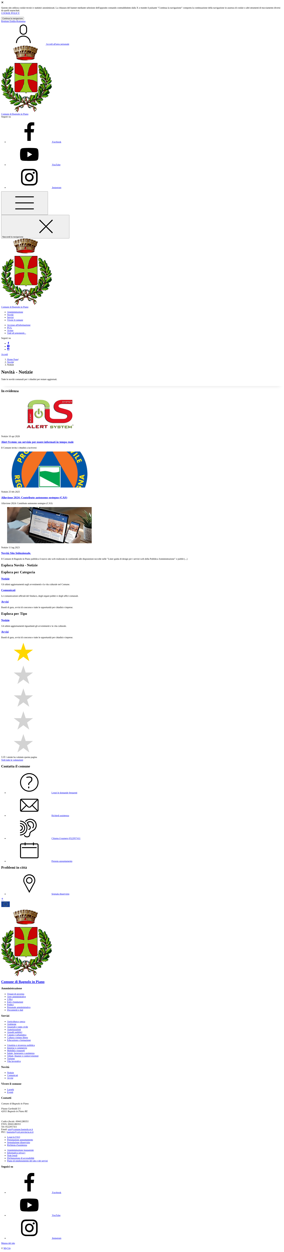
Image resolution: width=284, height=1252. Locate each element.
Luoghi (10, 1089)
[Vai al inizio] (2, 899)
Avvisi (10, 1078)
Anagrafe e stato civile (17, 1027)
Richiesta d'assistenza (17, 1145)
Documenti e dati (15, 1010)
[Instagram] (8, 349)
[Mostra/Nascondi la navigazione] (24, 203)
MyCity (7, 1248)
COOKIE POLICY (10, 13)
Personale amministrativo (18, 1007)
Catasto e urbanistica (16, 1035)
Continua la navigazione (12, 18)
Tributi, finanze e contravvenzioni (22, 1056)
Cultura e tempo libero (17, 1037)
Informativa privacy (16, 1153)
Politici (10, 1004)
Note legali (12, 1155)
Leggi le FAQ (13, 1137)
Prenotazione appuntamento (20, 1139)
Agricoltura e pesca (16, 1021)
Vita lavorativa (14, 1061)
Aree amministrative (16, 996)
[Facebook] (8, 343)
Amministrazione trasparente (20, 1150)
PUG (9, 327)
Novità (10, 362)
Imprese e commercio (17, 1048)
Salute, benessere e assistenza (20, 1053)
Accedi (4, 354)
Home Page (12, 359)
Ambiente (11, 1024)
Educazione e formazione (19, 1040)
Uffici (10, 999)
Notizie (10, 1072)
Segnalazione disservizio (18, 1142)
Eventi (10, 1092)
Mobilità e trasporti (16, 1050)
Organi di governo (15, 994)
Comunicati (12, 1075)
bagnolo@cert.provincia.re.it (20, 1132)
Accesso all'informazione (18, 325)
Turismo (11, 1058)
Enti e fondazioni (15, 1002)
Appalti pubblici (14, 1032)
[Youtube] (8, 346)
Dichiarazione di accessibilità (20, 1158)
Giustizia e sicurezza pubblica (21, 1045)
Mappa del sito (8, 1243)
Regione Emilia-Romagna (13, 21)
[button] (15, 312)
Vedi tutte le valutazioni (12, 760)
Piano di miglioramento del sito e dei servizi (27, 1161)
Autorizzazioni (14, 1029)
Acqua (10, 330)
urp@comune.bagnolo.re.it (20, 1129)
